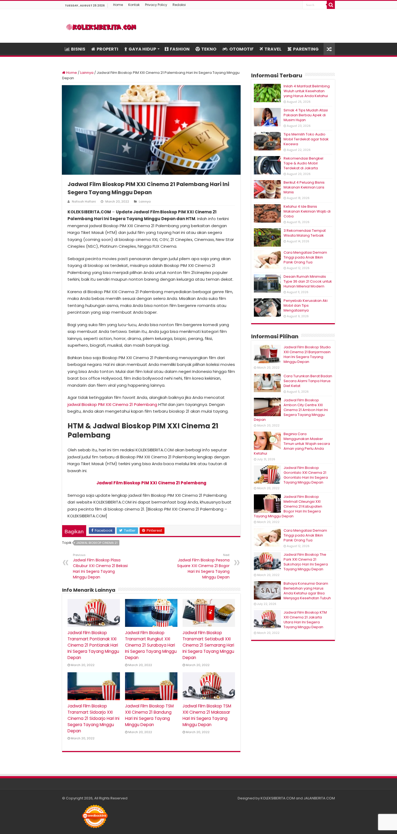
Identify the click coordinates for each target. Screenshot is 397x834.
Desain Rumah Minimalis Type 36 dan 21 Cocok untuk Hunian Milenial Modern (308, 281)
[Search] (331, 5)
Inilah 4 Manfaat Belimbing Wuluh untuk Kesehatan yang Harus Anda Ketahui (307, 91)
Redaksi (179, 4)
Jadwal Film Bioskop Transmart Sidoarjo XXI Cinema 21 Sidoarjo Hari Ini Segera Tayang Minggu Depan (93, 718)
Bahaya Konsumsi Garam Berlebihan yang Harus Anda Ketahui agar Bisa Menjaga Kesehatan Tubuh (307, 591)
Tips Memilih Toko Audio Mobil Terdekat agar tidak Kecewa (306, 139)
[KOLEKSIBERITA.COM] (101, 26)
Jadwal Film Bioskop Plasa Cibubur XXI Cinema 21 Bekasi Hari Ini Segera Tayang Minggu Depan (100, 566)
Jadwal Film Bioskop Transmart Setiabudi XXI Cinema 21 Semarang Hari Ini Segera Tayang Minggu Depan (208, 645)
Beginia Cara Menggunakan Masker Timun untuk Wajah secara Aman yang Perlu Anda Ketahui (292, 443)
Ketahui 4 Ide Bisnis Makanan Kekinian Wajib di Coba (307, 211)
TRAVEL (272, 49)
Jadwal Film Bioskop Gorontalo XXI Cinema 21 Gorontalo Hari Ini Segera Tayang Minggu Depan (306, 475)
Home (118, 4)
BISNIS (78, 49)
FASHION (180, 49)
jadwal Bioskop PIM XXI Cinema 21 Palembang (112, 404)
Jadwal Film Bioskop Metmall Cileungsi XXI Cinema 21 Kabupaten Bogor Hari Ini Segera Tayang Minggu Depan (288, 506)
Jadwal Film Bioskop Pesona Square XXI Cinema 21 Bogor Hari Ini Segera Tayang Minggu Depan (203, 566)
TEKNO (208, 49)
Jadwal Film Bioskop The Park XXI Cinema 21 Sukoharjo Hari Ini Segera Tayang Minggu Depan (306, 562)
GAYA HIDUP (142, 49)
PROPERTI (107, 49)
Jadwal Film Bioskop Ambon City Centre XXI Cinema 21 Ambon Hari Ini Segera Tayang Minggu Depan (291, 410)
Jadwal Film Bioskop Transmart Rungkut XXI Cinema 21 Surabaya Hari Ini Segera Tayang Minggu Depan (151, 645)
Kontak (134, 4)
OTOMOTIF (241, 49)
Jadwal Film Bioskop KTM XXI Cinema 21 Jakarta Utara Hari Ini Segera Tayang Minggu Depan (305, 620)
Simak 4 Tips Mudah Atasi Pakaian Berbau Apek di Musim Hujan (306, 115)
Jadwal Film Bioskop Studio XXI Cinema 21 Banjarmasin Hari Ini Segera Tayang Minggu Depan (307, 354)
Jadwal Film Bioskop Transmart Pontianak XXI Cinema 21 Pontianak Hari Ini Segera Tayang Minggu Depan (93, 645)
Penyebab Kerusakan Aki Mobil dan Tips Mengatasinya (306, 305)
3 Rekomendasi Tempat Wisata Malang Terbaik (305, 233)
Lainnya (86, 72)
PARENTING (306, 49)
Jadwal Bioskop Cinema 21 (96, 543)
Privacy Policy (156, 4)
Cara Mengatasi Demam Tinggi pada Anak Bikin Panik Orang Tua (305, 257)
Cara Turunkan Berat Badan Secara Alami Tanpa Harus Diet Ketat (308, 380)
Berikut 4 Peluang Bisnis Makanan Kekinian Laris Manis (304, 187)
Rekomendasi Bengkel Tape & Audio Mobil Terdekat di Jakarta (303, 163)
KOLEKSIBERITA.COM (278, 798)
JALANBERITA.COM (319, 798)
